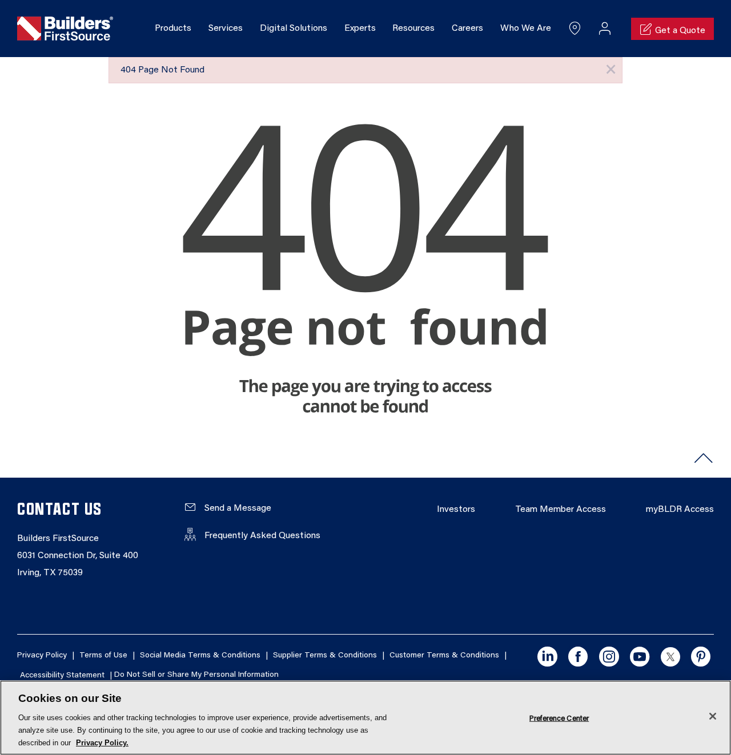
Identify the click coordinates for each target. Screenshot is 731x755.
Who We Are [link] (525, 28)
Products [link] (173, 28)
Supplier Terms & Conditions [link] (325, 656)
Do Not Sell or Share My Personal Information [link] (196, 676)
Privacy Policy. (102, 742)
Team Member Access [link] (560, 509)
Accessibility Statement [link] (62, 676)
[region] (365, 717)
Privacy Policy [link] (42, 656)
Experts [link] (360, 28)
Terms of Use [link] (103, 656)
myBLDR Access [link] (680, 509)
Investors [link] (456, 509)
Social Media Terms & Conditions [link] (200, 656)
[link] (65, 29)
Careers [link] (467, 28)
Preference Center (559, 718)
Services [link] (225, 28)
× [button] (610, 70)
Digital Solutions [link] (293, 28)
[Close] (712, 716)
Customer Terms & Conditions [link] (444, 656)
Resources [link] (413, 28)
